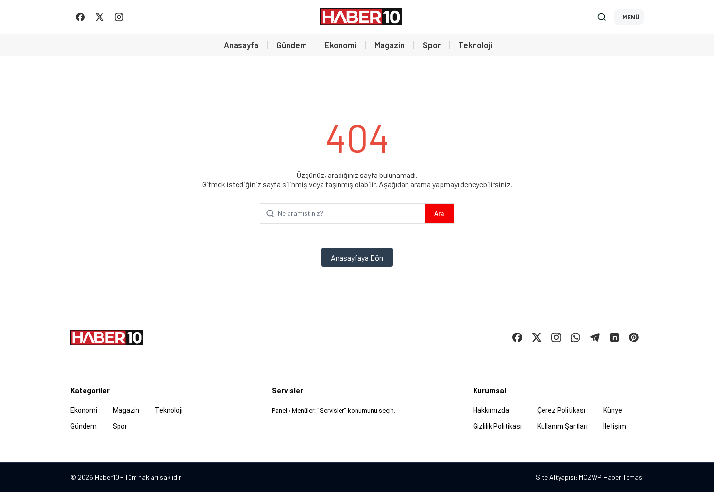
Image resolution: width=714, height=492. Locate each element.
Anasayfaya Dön (357, 257)
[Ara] (602, 17)
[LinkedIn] (614, 337)
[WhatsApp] (575, 337)
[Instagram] (119, 17)
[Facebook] (80, 17)
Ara (439, 213)
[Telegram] (595, 337)
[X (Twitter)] (99, 17)
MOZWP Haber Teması (611, 477)
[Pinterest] (634, 337)
